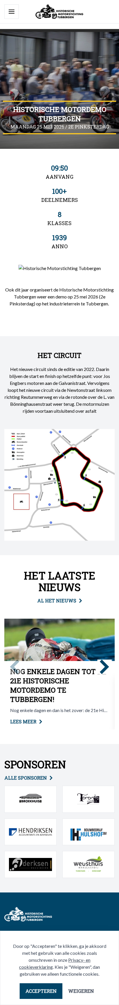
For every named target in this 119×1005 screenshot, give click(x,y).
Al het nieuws (56, 600)
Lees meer (23, 721)
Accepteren (41, 991)
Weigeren (81, 991)
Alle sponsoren (25, 778)
